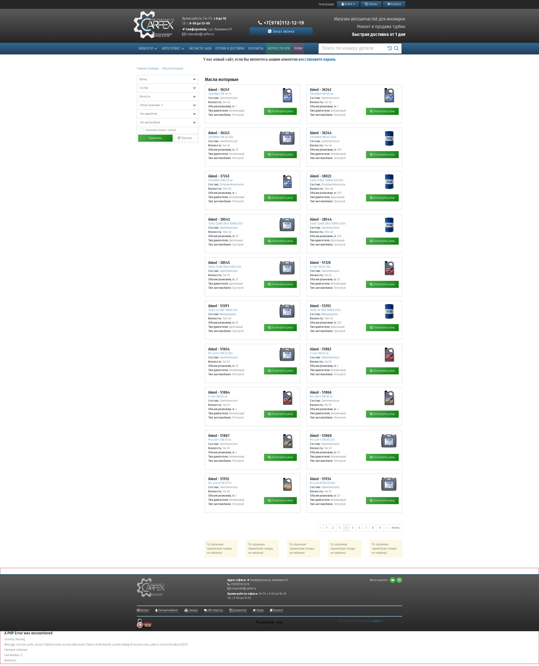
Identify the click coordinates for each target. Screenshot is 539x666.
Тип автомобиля (150, 122)
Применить (155, 138)
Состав (144, 88)
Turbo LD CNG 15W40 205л (325, 310)
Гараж (298, 48)
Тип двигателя (148, 114)
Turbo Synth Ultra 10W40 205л (328, 223)
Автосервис (171, 48)
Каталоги (146, 48)
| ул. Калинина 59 (208, 29)
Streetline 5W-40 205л (323, 137)
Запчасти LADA (200, 48)
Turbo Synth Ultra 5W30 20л (224, 267)
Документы (239, 610)
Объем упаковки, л (151, 105)
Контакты (255, 48)
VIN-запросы (215, 610)
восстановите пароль (317, 59)
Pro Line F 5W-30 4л (321, 396)
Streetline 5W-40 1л (219, 94)
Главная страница (148, 68)
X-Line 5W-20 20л (320, 267)
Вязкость (145, 96)
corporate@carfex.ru (199, 34)
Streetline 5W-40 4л (321, 94)
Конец (395, 528)
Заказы (372, 4)
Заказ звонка (282, 31)
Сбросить (186, 138)
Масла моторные (173, 68)
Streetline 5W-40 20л (220, 137)
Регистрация (326, 4)
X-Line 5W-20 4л (319, 353)
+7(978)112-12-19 (283, 23)
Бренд (143, 79)
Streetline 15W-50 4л (220, 180)
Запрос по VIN (278, 48)
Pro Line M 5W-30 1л (219, 483)
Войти (348, 4)
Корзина (395, 4)
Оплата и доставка (229, 48)
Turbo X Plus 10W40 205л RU (326, 180)
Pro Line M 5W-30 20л (322, 483)
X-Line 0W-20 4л (217, 396)
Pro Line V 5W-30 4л (219, 440)
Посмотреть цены (282, 111)
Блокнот (278, 610)
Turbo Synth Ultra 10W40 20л (225, 223)
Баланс (144, 610)
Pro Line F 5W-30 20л (220, 353)
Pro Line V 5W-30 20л (322, 440)
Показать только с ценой (160, 130)
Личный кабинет (167, 610)
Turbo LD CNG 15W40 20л (222, 310)
